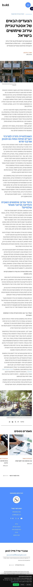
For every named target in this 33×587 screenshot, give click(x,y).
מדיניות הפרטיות (22, 560)
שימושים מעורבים (15, 290)
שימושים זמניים (18, 130)
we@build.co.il (16, 515)
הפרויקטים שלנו (16, 529)
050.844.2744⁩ (17, 512)
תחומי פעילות (16, 527)
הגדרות (22, 584)
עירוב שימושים (22, 151)
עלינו (16, 524)
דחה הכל (29, 584)
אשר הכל (16, 584)
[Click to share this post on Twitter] (15, 422)
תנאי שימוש (16, 535)
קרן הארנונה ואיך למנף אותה (23, 461)
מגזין (16, 532)
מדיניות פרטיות (14, 581)
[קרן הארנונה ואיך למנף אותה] (20, 444)
